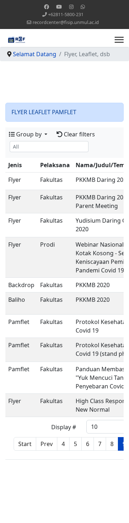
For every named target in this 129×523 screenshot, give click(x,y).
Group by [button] (29, 134)
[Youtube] (59, 6)
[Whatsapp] (83, 6)
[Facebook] (46, 6)
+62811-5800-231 (65, 14)
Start (25, 444)
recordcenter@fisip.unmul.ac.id (66, 22)
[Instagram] (71, 6)
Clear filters (78, 134)
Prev (46, 444)
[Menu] (119, 39)
